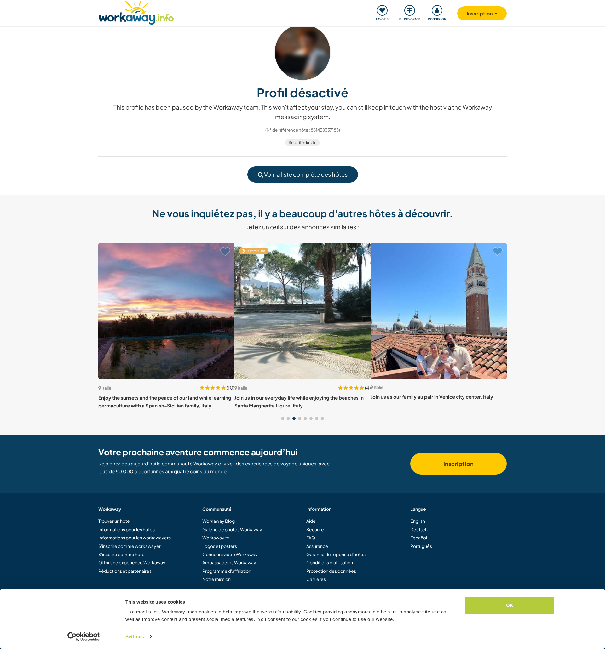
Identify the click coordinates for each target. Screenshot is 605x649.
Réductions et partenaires (125, 571)
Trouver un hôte (114, 521)
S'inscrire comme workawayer (129, 546)
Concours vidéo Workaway (230, 554)
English (417, 521)
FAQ (310, 537)
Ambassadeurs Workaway (229, 562)
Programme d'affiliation (226, 571)
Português (421, 546)
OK (509, 605)
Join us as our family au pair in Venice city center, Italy (432, 397)
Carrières (316, 579)
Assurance (317, 546)
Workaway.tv (215, 537)
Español (418, 537)
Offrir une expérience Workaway (131, 562)
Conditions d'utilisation (329, 562)
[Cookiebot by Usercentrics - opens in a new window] (83, 636)
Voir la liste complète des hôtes (305, 174)
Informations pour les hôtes (126, 529)
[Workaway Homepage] (136, 12)
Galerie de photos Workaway (232, 529)
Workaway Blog (218, 521)
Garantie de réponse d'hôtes (336, 554)
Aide (311, 521)
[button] (282, 418)
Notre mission (216, 579)
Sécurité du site (302, 142)
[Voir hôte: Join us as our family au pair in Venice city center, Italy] (439, 311)
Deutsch (419, 529)
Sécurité (315, 529)
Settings (134, 636)
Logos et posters (219, 546)
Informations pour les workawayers (134, 537)
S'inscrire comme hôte (121, 554)
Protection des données (331, 571)
